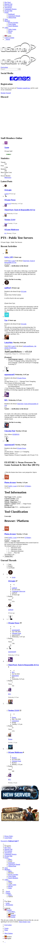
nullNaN (6, 193)
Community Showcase (18, 591)
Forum (6, 928)
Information (15, 675)
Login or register (9, 37)
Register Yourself (6, 93)
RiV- (5, 213)
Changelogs (15, 721)
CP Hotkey (28, 486)
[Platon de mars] (6, 479)
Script (13, 577)
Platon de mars (10, 482)
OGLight (7, 190)
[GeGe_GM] (6, 253)
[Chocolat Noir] (6, 427)
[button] (20, 18)
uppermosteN (7, 203)
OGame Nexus (10, 200)
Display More (8, 556)
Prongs (6, 223)
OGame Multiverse (11, 230)
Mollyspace (7, 177)
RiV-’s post (11, 261)
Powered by (10, 841)
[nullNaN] (6, 284)
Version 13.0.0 (9, 220)
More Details (23, 922)
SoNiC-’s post (12, 486)
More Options (8, 933)
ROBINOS (16, 434)
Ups (5, 320)
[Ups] (6, 316)
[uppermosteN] (6, 371)
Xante (6, 147)
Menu (10, 859)
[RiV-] (6, 396)
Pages (6, 930)
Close (28, 922)
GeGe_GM (8, 257)
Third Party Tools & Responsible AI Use (19, 210)
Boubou (14, 757)
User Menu (11, 911)
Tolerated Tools (16, 633)
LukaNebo (8, 342)
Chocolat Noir (9, 431)
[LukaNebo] (6, 339)
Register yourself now (23, 88)
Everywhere (4, 67)
